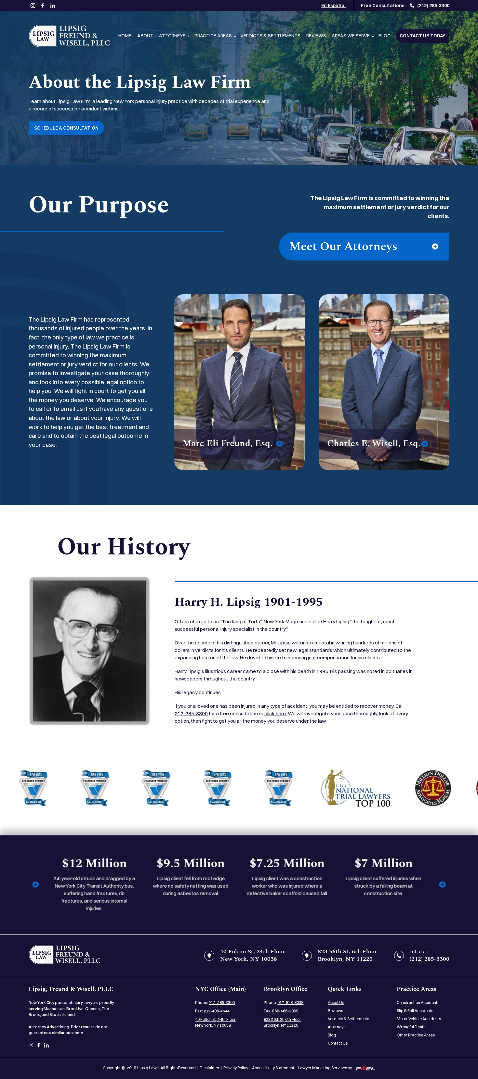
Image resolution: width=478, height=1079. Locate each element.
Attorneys (172, 36)
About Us (336, 1002)
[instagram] (33, 5)
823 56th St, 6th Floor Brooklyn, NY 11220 (282, 1022)
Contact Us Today (422, 35)
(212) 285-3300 (433, 5)
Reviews (316, 36)
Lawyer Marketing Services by (325, 1067)
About (145, 36)
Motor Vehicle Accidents (419, 1018)
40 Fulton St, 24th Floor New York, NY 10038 (215, 1022)
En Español (333, 5)
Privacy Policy (235, 1067)
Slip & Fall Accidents (415, 1010)
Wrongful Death (411, 1026)
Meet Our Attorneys (343, 246)
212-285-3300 (191, 713)
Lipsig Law (147, 1067)
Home (124, 36)
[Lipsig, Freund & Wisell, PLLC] (69, 35)
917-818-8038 (290, 1002)
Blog (384, 36)
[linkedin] (52, 5)
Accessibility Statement (273, 1067)
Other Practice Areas (416, 1035)
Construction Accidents (418, 1002)
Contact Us (338, 1043)
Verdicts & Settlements (270, 36)
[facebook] (43, 5)
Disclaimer (209, 1067)
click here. (275, 713)
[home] (64, 956)
